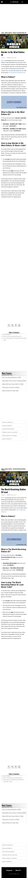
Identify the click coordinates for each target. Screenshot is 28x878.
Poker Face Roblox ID (7, 422)
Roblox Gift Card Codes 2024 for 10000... (13, 384)
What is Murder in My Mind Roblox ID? (12, 336)
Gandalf (3, 57)
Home (2, 33)
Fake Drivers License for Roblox (10, 387)
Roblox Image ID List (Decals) (9, 435)
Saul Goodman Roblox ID (8, 429)
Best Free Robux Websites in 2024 (11, 377)
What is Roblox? (7, 334)
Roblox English (8, 33)
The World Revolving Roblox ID (17, 72)
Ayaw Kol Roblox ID (7, 439)
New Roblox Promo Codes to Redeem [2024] (14, 380)
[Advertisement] (14, 18)
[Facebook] (8, 325)
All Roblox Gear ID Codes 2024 (9, 432)
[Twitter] (12, 325)
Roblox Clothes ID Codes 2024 (10, 390)
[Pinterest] (15, 325)
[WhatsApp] (19, 325)
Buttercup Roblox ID (7, 425)
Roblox (3, 60)
